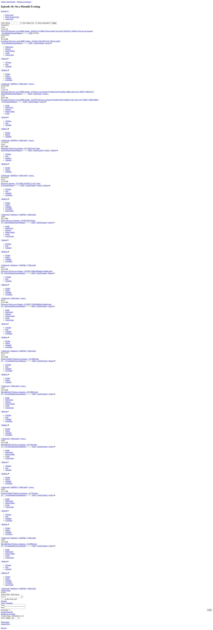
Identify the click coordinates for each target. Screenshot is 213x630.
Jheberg (4, 59)
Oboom (8, 49)
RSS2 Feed (9, 15)
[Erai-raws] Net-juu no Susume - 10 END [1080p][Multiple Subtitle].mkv (26, 271)
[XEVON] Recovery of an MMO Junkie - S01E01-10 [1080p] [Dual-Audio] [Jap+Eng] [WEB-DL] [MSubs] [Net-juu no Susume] (47, 31)
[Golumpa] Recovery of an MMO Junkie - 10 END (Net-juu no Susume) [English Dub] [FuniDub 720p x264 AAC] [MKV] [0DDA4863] (49, 100)
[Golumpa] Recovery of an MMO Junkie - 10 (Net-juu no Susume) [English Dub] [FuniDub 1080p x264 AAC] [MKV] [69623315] (47, 92)
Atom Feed (9, 19)
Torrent (13, 33)
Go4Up (47, 43)
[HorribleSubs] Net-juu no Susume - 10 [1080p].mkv (19, 392)
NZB (30, 33)
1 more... (31, 84)
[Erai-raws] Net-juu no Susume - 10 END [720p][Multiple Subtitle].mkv (26, 304)
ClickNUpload (39, 43)
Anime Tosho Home (8, 2)
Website (8, 33)
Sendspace (14, 215)
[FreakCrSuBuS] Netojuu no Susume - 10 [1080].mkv (20, 359)
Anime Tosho (5, 590)
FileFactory (9, 47)
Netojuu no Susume (24, 2)
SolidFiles (13, 84)
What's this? (5, 622)
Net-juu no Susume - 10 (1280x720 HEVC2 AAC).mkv (20, 183)
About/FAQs (5, 624)
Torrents (4, 601)
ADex (3, 94)
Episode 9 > (5, 11)
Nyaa (3, 33)
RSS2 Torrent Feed (12, 17)
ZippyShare (9, 211)
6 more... (46, 94)
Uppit (7, 53)
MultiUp (5, 70)
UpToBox (8, 80)
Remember (5, 610)
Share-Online (10, 51)
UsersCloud (9, 55)
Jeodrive (8, 158)
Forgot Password (7, 612)
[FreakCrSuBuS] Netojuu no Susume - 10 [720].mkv (19, 493)
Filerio (7, 76)
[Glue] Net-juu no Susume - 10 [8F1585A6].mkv (18, 221)
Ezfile (7, 105)
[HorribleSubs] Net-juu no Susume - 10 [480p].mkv (19, 544)
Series (3, 603)
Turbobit (8, 66)
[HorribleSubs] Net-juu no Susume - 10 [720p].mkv (19, 445)
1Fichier (8, 62)
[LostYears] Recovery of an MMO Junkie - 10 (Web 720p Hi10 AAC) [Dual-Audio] (30, 41)
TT (2, 185)
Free (6, 64)
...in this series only (10, 599)
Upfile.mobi (23, 84)
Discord (3, 628)
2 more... (23, 298)
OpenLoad (5, 84)
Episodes (9, 603)
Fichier (7, 74)
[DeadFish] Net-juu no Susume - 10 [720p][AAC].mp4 (20, 148)
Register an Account (8, 614)
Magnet (19, 33)
